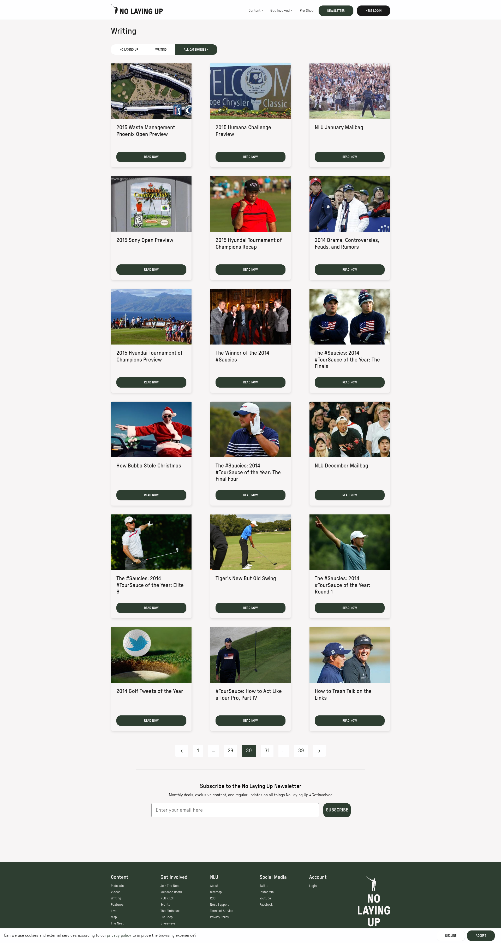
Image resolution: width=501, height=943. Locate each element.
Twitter (265, 885)
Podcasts (117, 885)
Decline (450, 935)
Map (114, 917)
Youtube (265, 898)
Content (254, 11)
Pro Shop (306, 11)
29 (230, 750)
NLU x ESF (167, 898)
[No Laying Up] (137, 10)
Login (313, 885)
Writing (161, 49)
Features (117, 904)
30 (249, 750)
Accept (481, 935)
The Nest (117, 923)
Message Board (171, 892)
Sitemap (216, 892)
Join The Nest (170, 885)
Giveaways (167, 923)
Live (114, 910)
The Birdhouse (170, 910)
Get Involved (280, 11)
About (214, 885)
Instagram (267, 892)
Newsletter (336, 10)
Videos (115, 892)
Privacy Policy (219, 917)
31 (267, 750)
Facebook (266, 904)
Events (165, 904)
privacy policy (119, 935)
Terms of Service (221, 910)
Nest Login (373, 10)
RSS (213, 898)
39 (301, 750)
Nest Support (219, 904)
